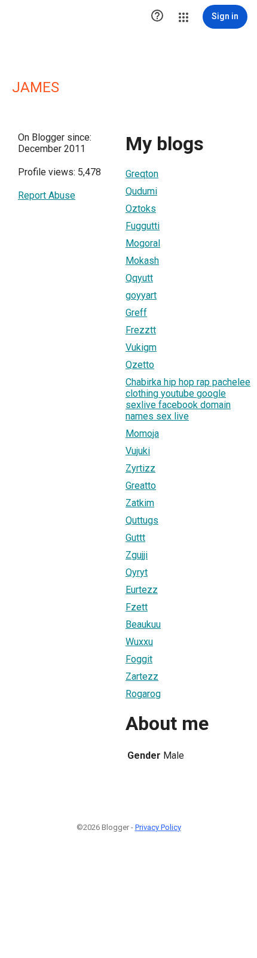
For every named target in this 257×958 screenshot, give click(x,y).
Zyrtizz (140, 468)
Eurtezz (142, 589)
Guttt (135, 537)
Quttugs (142, 520)
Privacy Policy (158, 827)
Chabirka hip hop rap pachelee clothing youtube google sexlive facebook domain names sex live (188, 399)
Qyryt (137, 572)
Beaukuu (143, 624)
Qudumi (141, 191)
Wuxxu (139, 641)
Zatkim (140, 503)
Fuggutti (143, 226)
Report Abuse (46, 195)
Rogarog (143, 694)
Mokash (142, 260)
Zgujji (137, 555)
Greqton (142, 174)
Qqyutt (139, 278)
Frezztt (141, 330)
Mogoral (143, 243)
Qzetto (140, 364)
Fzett (137, 607)
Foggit (139, 659)
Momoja (142, 433)
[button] (157, 16)
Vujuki (138, 451)
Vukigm (141, 347)
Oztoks (141, 208)
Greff (136, 312)
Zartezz (142, 676)
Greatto (141, 485)
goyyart (141, 295)
